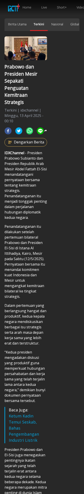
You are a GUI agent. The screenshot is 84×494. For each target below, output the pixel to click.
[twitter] (18, 130)
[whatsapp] (29, 130)
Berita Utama (17, 24)
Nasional (57, 24)
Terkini (39, 24)
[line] (40, 130)
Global (74, 24)
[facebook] (8, 130)
